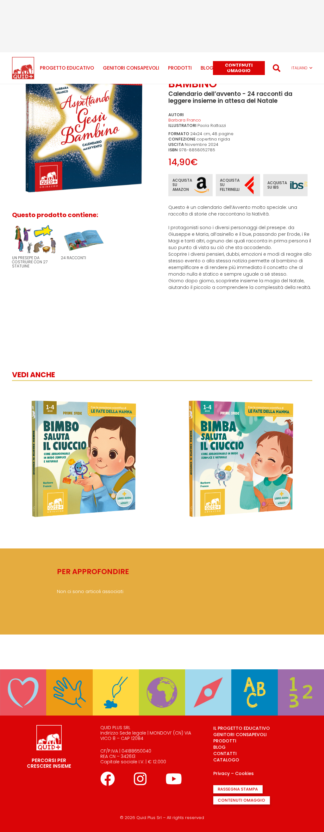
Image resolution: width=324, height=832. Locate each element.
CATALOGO (226, 760)
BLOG (219, 747)
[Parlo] (254, 673)
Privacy (221, 773)
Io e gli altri (23, 662)
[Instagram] (140, 779)
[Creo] (116, 673)
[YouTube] (173, 779)
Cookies (244, 773)
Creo (116, 662)
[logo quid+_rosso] (23, 68)
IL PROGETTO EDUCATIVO (241, 728)
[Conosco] (162, 673)
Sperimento (69, 662)
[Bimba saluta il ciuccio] (240, 389)
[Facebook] (107, 779)
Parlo (254, 662)
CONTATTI (225, 753)
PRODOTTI (224, 741)
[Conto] (301, 673)
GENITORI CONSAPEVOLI (240, 734)
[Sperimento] (69, 673)
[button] (276, 68)
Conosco (162, 662)
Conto (301, 662)
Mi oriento (208, 662)
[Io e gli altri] (23, 673)
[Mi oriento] (208, 673)
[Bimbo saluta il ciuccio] (83, 389)
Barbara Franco (184, 120)
